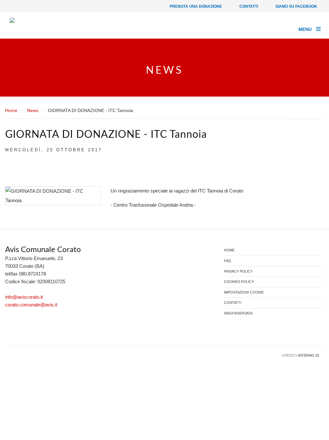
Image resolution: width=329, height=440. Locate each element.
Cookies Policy (239, 282)
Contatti (248, 6)
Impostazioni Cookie (244, 292)
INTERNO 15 (308, 355)
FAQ (227, 261)
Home (11, 110)
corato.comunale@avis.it (31, 304)
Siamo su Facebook (295, 6)
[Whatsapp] (29, 332)
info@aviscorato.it (24, 297)
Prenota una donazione (195, 6)
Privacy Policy (238, 271)
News (32, 110)
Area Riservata (238, 313)
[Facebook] (10, 332)
